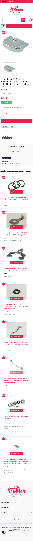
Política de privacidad (14, 530)
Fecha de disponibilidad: (7, 163)
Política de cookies (25, 530)
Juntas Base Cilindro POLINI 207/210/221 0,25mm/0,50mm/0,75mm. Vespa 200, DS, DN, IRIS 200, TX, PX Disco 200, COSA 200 (16, 200)
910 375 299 (5, 1)
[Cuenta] (28, 1)
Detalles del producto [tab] (16, 146)
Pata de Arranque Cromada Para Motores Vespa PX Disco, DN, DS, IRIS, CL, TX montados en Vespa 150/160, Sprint (16, 380)
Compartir (2, 90)
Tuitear (4, 90)
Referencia (5, 161)
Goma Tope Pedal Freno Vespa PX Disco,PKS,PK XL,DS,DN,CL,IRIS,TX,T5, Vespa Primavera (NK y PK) (16, 306)
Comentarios (16, 151)
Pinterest (7, 90)
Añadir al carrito (16, 120)
